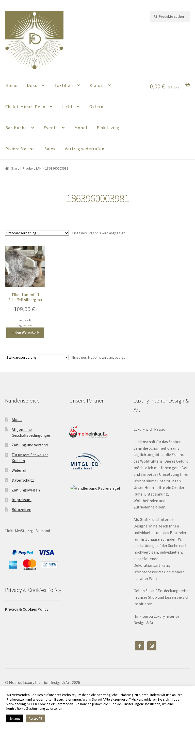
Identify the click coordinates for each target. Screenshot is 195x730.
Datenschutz (23, 480)
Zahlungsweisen (26, 489)
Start (15, 168)
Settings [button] (14, 718)
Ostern (96, 107)
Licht (67, 107)
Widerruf (19, 470)
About (17, 419)
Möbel (80, 128)
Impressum (21, 499)
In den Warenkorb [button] (25, 332)
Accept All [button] (35, 718)
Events (51, 128)
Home (11, 85)
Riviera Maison (20, 149)
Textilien (63, 85)
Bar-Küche (16, 128)
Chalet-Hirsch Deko (25, 107)
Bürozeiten (21, 509)
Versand (28, 325)
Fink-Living (108, 128)
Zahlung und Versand (30, 444)
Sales (49, 149)
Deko (32, 85)
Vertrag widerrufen (84, 149)
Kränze (97, 85)
